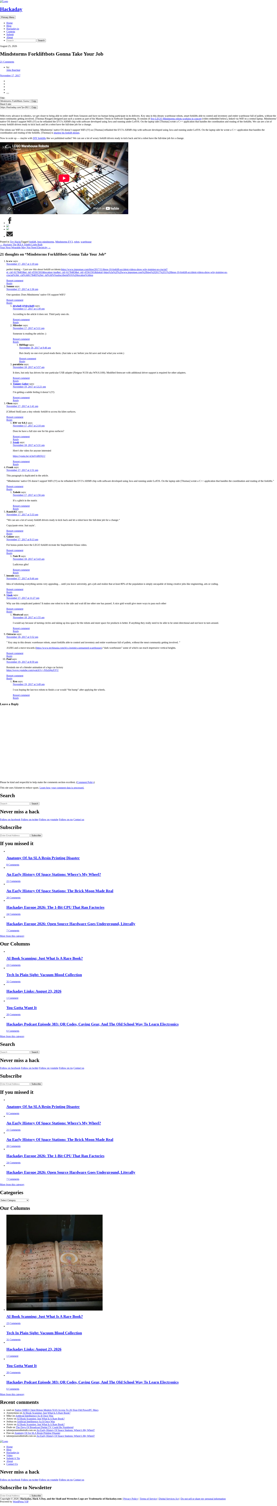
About (9, 37)
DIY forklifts (39, 138)
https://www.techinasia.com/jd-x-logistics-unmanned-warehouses (69, 647)
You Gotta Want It (21, 1008)
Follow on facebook (10, 819)
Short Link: (6, 104)
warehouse (86, 241)
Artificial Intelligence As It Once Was (34, 1415)
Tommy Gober (21, 383)
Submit (10, 34)
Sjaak (9, 595)
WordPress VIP (21, 1501)
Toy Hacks (15, 241)
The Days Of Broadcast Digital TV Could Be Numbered (44, 1427)
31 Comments (13, 981)
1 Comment (12, 998)
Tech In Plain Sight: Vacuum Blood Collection (44, 975)
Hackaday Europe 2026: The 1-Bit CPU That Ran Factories (55, 907)
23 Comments (13, 965)
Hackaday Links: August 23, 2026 (33, 991)
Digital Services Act (169, 1498)
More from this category (12, 936)
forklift (32, 241)
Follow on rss (66, 819)
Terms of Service (148, 1498)
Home (9, 23)
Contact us (78, 819)
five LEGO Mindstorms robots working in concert (176, 118)
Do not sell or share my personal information (203, 1498)
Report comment (14, 280)
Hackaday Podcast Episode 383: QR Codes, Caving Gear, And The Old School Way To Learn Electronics (92, 1024)
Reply (9, 283)
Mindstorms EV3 (64, 241)
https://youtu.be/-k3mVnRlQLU (29, 456)
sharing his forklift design (66, 132)
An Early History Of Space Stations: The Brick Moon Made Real (59, 891)
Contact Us (12, 1464)
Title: (2, 98)
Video (9, 1455)
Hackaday (11, 9)
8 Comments (12, 864)
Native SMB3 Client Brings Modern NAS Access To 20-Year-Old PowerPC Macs (56, 1410)
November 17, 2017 (10, 75)
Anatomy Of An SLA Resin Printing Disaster (43, 858)
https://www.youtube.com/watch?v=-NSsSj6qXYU (32, 670)
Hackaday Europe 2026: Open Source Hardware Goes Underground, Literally (70, 924)
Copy (34, 101)
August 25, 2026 (8, 46)
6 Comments (12, 1031)
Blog (8, 25)
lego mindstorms (45, 241)
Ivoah (16, 442)
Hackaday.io (12, 28)
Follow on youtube (48, 819)
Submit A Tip (13, 1458)
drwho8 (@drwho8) (23, 305)
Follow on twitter (29, 819)
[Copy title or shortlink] (7, 93)
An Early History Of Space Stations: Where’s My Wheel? (53, 874)
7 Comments (12, 930)
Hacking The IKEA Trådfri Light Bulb (21, 244)
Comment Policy (85, 782)
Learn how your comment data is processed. (62, 787)
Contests (10, 31)
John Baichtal (13, 70)
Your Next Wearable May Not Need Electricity (25, 247)
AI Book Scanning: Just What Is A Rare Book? (44, 958)
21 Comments (7, 61)
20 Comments (13, 897)
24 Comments (13, 914)
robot (76, 241)
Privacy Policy (130, 1498)
